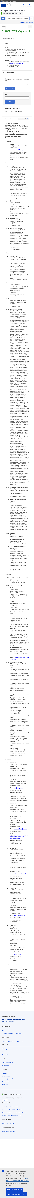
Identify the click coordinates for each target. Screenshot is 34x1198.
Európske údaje (6, 1076)
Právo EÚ (4, 1073)
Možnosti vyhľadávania (26, 22)
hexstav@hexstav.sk (19, 915)
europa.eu (5, 1100)
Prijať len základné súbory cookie (16, 1194)
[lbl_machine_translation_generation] (19, 108)
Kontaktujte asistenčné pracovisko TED (11, 1033)
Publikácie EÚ (5, 1084)
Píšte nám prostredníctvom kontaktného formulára (14, 1112)
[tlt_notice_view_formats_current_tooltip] (27, 119)
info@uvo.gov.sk (18, 788)
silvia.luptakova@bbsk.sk (16, 63)
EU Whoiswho (5, 1081)
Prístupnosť (5, 1054)
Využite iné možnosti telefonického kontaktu (13, 1110)
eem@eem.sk (17, 954)
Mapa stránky (5, 1065)
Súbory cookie (5, 1051)
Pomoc (3, 1030)
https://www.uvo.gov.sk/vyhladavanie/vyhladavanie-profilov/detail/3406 (19, 836)
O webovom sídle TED (7, 1062)
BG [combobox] (7, 98)
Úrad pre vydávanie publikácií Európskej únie (14, 1019)
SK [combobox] (6, 84)
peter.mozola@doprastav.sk (21, 873)
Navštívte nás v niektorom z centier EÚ (11, 1115)
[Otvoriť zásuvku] (4, 27)
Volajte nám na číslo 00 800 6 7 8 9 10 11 (12, 1107)
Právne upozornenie (7, 1049)
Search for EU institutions (8, 1123)
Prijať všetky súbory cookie (14, 1189)
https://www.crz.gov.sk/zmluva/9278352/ (19, 658)
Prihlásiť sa (23, 6)
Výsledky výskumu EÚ (7, 1079)
